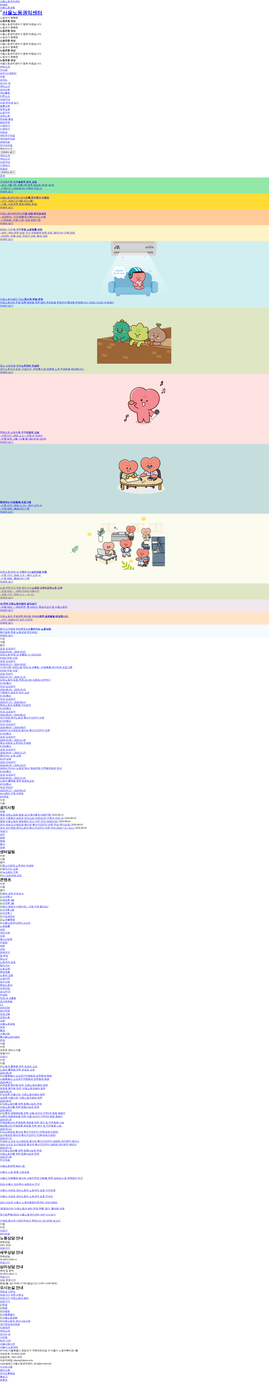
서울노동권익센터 (10, 1)
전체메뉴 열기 (7, 152)
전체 (2, 811)
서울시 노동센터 (9, 1347)
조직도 (3, 80)
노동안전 (5, 112)
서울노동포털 (7, 7)
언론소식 (5, 96)
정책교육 (5, 109)
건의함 (3, 1337)
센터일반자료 (7, 138)
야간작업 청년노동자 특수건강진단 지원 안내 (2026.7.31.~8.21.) (37, 828)
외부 (2, 847)
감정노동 (5, 116)
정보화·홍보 (6, 119)
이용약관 (5, 1327)
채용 (2, 841)
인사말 (3, 70)
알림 (2, 837)
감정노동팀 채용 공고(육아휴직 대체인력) (25, 814)
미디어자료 (6, 145)
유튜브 (3, 1380)
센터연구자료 (7, 135)
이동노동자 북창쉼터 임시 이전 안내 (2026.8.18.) (29, 821)
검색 (2, 175)
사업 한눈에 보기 (9, 102)
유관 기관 (5, 1340)
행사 (2, 844)
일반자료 (5, 1233)
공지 (2, 834)
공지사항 (5, 89)
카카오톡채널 (7, 1373)
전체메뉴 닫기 (7, 172)
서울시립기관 (7, 1344)
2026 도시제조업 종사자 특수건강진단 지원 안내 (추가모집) (35, 824)
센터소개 (5, 1331)
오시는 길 (5, 83)
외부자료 (5, 142)
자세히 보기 (6, 191)
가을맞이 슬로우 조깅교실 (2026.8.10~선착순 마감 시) (32, 818)
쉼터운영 (5, 122)
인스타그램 (6, 1367)
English (3, 4)
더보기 (3, 1056)
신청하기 (5, 129)
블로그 (3, 1376)
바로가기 (5, 1248)
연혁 (2, 76)
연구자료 (5, 1160)
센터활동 (5, 93)
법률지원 (5, 106)
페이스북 (5, 1370)
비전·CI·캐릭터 (8, 73)
